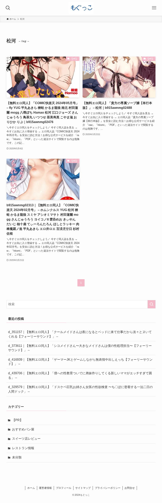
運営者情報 (45, 487)
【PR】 (17, 420)
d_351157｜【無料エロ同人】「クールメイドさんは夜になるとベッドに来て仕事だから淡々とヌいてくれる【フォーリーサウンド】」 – (80, 334)
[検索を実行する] (151, 304)
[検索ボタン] (8, 8)
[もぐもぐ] (81, 8)
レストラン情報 (23, 448)
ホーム (31, 487)
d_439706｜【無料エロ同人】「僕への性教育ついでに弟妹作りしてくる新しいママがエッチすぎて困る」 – (80, 375)
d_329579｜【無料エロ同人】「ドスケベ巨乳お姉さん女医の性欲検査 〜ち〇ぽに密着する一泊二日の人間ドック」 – (80, 389)
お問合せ (129, 487)
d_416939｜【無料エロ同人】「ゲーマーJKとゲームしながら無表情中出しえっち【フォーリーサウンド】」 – (80, 362)
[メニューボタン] (154, 8)
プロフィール (63, 487)
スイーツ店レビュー (26, 438)
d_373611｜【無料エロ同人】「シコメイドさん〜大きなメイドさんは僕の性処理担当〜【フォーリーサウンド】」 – (80, 348)
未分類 (17, 457)
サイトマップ (83, 487)
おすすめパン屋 (23, 429)
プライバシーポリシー (108, 487)
